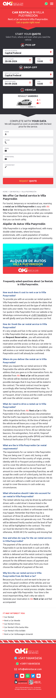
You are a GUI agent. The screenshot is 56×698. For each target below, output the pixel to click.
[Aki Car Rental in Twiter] (33, 676)
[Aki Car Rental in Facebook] (17, 676)
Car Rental (9, 617)
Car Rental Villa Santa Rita (16, 627)
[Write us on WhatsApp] (46, 3)
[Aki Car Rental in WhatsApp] (28, 676)
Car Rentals (15, 191)
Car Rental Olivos (12, 624)
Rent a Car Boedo (12, 620)
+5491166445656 (39, 315)
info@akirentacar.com (30, 669)
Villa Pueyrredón (28, 191)
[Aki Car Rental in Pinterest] (38, 676)
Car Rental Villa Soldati (14, 631)
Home (5, 191)
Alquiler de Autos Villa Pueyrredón (24, 223)
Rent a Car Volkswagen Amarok (18, 634)
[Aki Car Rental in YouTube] (22, 676)
